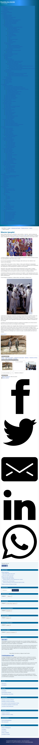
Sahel (25, 235)
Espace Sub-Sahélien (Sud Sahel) (8, 575)
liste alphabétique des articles (7, 694)
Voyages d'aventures (6, 712)
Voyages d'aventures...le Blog (7, 714)
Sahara (15, 235)
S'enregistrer (4, 685)
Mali (6, 358)
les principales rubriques (6, 692)
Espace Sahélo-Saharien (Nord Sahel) (8, 573)
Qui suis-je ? (4, 683)
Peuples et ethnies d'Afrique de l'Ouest (9, 584)
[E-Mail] (19, 469)
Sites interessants (5, 721)
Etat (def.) (4, 639)
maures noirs (3, 334)
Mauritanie (10, 358)
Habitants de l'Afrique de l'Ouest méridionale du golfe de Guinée (13, 582)
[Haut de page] (37, 743)
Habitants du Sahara (9, 357)
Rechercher (16, 590)
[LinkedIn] (19, 505)
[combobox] (7, 590)
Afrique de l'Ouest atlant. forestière (8, 578)
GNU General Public (29, 742)
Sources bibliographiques (6, 720)
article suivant (31, 361)
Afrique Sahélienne (5, 572)
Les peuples (4, 690)
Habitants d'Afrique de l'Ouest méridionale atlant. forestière (13, 579)
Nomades (15, 358)
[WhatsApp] (19, 542)
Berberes (26, 357)
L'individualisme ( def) (8, 655)
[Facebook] (19, 396)
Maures (2, 357)
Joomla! (7, 742)
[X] (19, 433)
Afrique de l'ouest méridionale (7, 576)
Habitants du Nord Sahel (19, 357)
